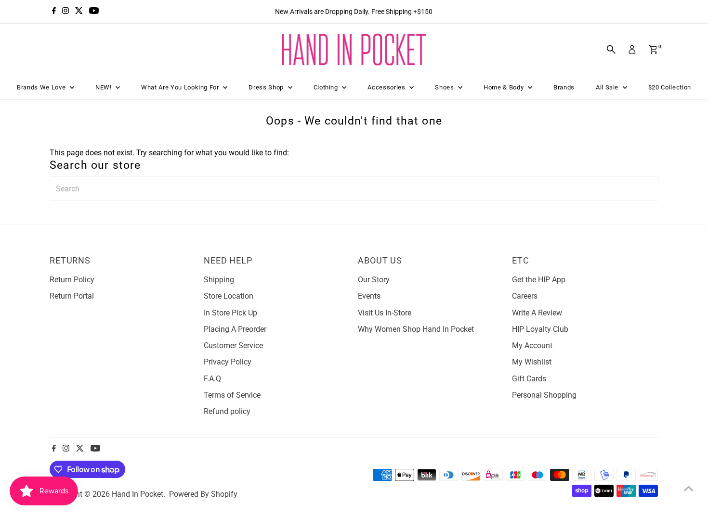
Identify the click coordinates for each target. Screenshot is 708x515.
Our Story (374, 279)
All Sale (608, 87)
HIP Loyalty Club (540, 329)
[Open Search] (611, 49)
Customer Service (233, 345)
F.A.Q (212, 378)
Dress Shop (267, 87)
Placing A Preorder (235, 329)
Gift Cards (529, 378)
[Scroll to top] (688, 488)
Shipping (219, 279)
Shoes (445, 87)
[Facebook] (54, 11)
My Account (532, 345)
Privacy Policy (227, 361)
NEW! (104, 87)
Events (369, 296)
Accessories (387, 87)
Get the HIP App (538, 279)
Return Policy (72, 279)
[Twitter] (79, 11)
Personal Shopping (544, 395)
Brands (564, 87)
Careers (525, 296)
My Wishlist (531, 361)
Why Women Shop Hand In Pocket (416, 329)
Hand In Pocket (137, 494)
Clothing (327, 87)
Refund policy (227, 411)
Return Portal (72, 296)
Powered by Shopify (203, 494)
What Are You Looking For (181, 87)
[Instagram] (65, 11)
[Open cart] (653, 49)
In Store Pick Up (230, 312)
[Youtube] (94, 11)
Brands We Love (42, 87)
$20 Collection (669, 87)
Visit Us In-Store (384, 312)
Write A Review (537, 312)
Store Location (228, 296)
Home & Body (504, 87)
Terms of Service (232, 395)
